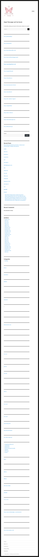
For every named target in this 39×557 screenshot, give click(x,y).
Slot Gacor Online (7, 485)
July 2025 (6, 237)
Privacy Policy (6, 548)
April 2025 (7, 241)
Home (5, 541)
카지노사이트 (6, 499)
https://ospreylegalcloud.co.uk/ (10, 64)
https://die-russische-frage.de (10, 98)
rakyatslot (6, 299)
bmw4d (5, 192)
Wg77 (5, 459)
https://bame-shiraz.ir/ (8, 112)
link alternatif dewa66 (8, 430)
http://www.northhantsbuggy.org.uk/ (11, 57)
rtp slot (6, 452)
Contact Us (6, 546)
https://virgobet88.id (8, 105)
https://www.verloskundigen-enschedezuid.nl (12, 512)
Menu (33, 11)
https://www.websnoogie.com (9, 119)
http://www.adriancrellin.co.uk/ (10, 50)
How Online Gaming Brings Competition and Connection (15, 197)
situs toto (5, 151)
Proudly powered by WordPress (14, 554)
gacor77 (5, 366)
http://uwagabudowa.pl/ (8, 71)
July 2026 (6, 220)
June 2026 (7, 222)
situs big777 (6, 162)
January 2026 (7, 228)
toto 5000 (6, 404)
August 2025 (7, 235)
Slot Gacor (7, 451)
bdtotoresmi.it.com (7, 324)
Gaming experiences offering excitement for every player (15, 198)
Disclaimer (6, 551)
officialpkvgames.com (8, 165)
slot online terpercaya (8, 437)
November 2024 (8, 247)
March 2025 (7, 242)
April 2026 (7, 224)
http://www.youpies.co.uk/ (9, 530)
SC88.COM (6, 178)
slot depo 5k (6, 184)
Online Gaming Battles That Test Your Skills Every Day (15, 196)
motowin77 (6, 274)
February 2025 (7, 243)
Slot (4, 167)
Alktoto (5, 471)
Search (5, 133)
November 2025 (8, 231)
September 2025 (8, 234)
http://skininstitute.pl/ (8, 126)
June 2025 (7, 238)
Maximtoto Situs (7, 181)
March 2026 (7, 226)
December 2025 (8, 230)
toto (4, 186)
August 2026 (7, 219)
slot (4, 159)
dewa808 (5, 492)
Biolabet (5, 281)
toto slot (5, 173)
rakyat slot (6, 170)
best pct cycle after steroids (10, 448)
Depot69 (6, 449)
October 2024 (7, 249)
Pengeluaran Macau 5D (9, 444)
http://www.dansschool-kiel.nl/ (10, 84)
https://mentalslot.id (8, 91)
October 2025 (7, 233)
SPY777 (5, 391)
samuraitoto (7, 445)
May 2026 (7, 223)
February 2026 (7, 227)
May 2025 (7, 239)
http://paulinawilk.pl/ (8, 36)
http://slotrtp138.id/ (8, 43)
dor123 (5, 267)
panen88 (5, 189)
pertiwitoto (6, 154)
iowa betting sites (7, 423)
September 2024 (8, 250)
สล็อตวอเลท (6, 175)
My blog (6, 260)
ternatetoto (6, 157)
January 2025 (7, 245)
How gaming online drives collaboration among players (15, 200)
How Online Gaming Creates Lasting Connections (14, 194)
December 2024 (8, 246)
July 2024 (6, 251)
